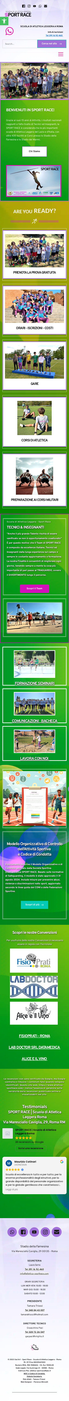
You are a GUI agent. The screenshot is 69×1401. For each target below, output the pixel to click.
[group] (34, 254)
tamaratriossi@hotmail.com (34, 1314)
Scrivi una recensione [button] (30, 1148)
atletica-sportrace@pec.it (40, 1371)
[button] (4, 21)
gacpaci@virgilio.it (34, 1336)
